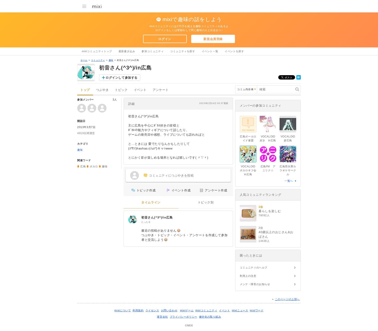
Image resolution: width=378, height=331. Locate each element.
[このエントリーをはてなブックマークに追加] (298, 78)
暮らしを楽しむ (270, 211)
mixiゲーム (187, 310)
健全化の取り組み (210, 316)
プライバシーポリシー (183, 316)
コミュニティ (98, 60)
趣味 (111, 60)
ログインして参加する (122, 77)
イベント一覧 (210, 51)
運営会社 (162, 316)
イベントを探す (234, 51)
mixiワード (256, 310)
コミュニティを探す (182, 51)
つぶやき (102, 90)
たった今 (145, 222)
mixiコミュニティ (206, 310)
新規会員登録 (213, 39)
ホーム (84, 60)
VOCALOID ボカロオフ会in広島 (248, 170)
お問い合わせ (169, 310)
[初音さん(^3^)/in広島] (132, 219)
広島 (83, 166)
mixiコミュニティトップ (97, 51)
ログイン (164, 39)
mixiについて (122, 310)
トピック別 (206, 202)
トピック (121, 90)
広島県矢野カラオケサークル (288, 170)
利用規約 (138, 310)
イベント (140, 90)
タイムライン (151, 202)
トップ (85, 90)
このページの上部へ (287, 299)
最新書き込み (127, 51)
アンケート (161, 90)
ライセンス (152, 310)
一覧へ (289, 180)
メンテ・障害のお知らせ (255, 284)
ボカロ (94, 166)
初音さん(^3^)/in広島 (157, 217)
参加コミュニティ (153, 51)
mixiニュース (240, 310)
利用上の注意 (248, 275)
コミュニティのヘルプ (253, 267)
